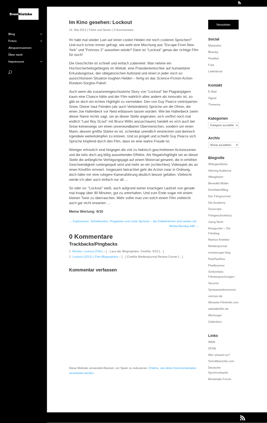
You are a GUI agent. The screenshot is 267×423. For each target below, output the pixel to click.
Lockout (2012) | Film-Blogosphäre (95, 256)
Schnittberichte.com (221, 361)
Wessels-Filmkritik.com (223, 302)
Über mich (15, 54)
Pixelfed (213, 58)
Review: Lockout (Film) (87, 251)
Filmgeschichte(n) (220, 215)
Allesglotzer (215, 176)
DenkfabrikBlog (218, 189)
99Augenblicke (218, 164)
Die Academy (216, 202)
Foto (211, 65)
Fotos (12, 41)
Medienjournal (217, 246)
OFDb (212, 348)
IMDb (211, 342)
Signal (212, 98)
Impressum (16, 61)
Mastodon (214, 45)
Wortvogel (215, 315)
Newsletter (223, 24)
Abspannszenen (19, 47)
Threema (214, 104)
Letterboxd (215, 71)
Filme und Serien (100, 29)
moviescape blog (219, 252)
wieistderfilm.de (218, 308)
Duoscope (215, 209)
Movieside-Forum (219, 379)
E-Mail (212, 91)
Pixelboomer (216, 265)
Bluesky (213, 52)
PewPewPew (216, 259)
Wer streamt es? (219, 354)
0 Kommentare (124, 29)
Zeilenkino (215, 321)
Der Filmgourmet (219, 196)
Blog (11, 34)
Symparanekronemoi (222, 289)
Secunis (213, 283)
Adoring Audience (219, 170)
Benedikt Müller (218, 183)
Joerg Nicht (215, 221)
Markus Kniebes (218, 239)
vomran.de (215, 296)
